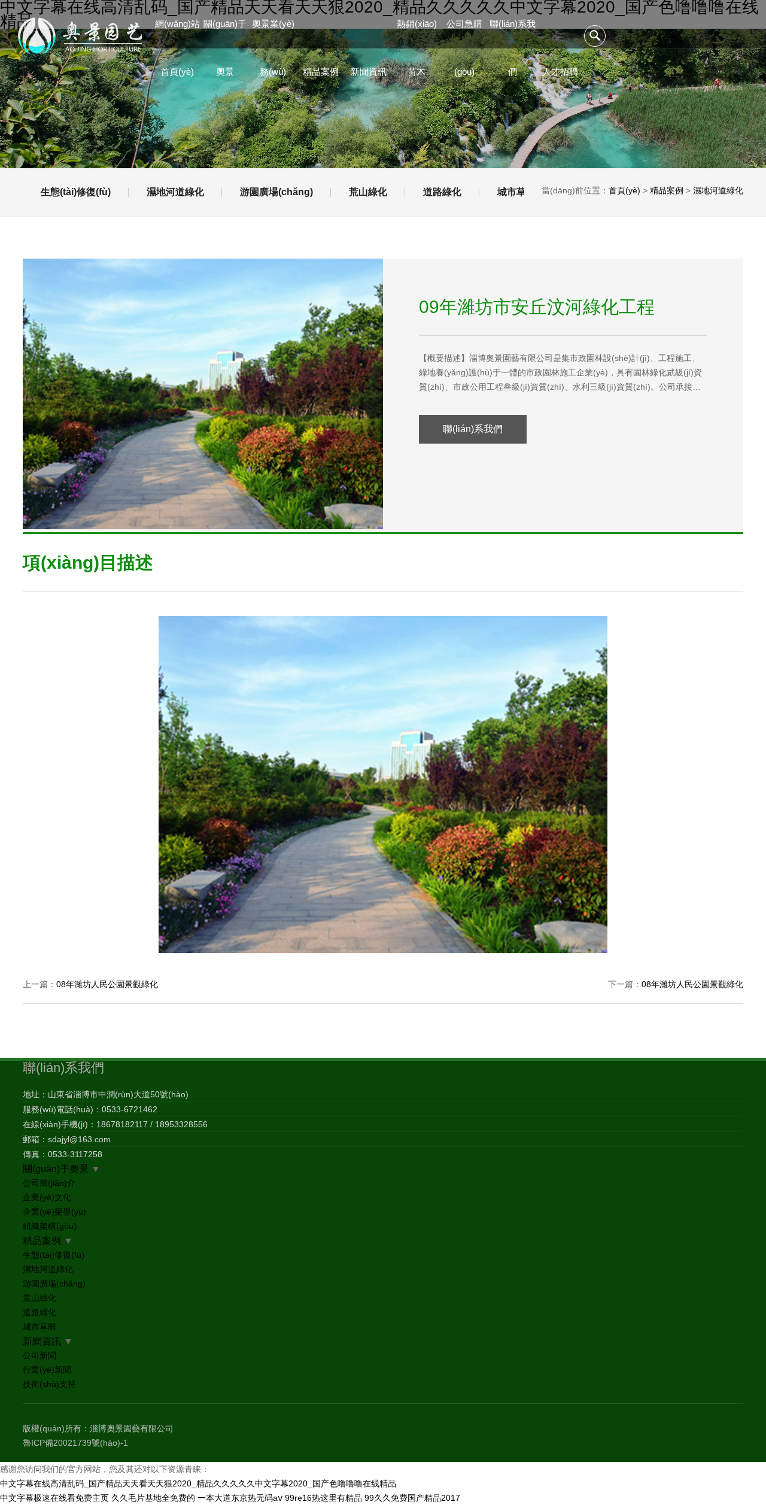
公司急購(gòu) (464, 33)
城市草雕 (516, 192)
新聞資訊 (369, 71)
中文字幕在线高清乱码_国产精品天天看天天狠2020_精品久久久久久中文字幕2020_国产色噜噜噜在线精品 (198, 1483)
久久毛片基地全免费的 (153, 1498)
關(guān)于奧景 (225, 33)
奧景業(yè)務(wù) (273, 33)
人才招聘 (560, 71)
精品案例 (321, 71)
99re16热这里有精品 (323, 1498)
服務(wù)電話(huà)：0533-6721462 (90, 1109)
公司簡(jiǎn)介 (49, 1183)
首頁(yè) (624, 190)
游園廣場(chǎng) (276, 192)
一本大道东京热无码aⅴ (239, 1498)
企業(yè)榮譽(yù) (54, 1211)
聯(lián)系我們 (513, 33)
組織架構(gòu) (50, 1226)
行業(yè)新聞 (47, 1369)
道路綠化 (442, 192)
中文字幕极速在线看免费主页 (54, 1498)
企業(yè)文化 (47, 1197)
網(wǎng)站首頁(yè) (177, 33)
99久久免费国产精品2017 (412, 1498)
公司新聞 (39, 1355)
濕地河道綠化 (175, 192)
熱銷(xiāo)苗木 (417, 33)
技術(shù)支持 (49, 1384)
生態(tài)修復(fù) (76, 192)
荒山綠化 (368, 192)
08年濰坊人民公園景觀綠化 (107, 984)
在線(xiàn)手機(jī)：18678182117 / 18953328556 (115, 1124)
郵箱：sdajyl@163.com (67, 1139)
